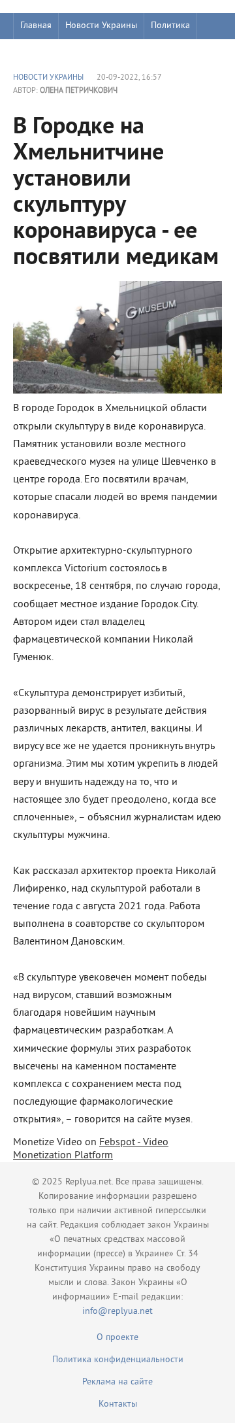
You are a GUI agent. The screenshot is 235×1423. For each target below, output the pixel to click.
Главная (36, 25)
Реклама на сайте (117, 1382)
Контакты (118, 1404)
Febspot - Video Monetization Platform (90, 1149)
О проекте (117, 1337)
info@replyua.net (117, 1311)
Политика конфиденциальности (117, 1359)
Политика (170, 25)
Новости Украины (101, 25)
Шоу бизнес (43, 52)
